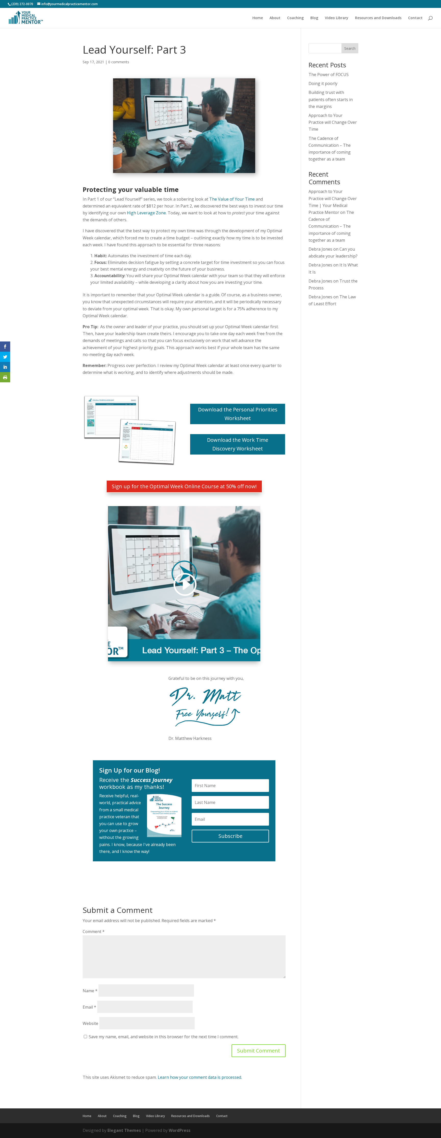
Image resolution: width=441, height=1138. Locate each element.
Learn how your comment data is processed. (200, 1077)
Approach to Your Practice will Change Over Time (333, 122)
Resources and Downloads (378, 18)
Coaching (295, 18)
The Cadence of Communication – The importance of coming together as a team (331, 226)
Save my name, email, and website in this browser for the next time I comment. (163, 1036)
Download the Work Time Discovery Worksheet (237, 444)
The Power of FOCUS (329, 74)
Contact (415, 18)
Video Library (336, 18)
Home (257, 18)
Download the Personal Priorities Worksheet (237, 414)
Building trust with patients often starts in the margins (331, 99)
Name (90, 991)
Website (90, 1023)
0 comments (118, 61)
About (275, 18)
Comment (94, 931)
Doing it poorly (323, 83)
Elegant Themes (124, 1130)
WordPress (179, 1130)
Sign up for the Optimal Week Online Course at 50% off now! (184, 486)
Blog (314, 18)
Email (89, 1007)
